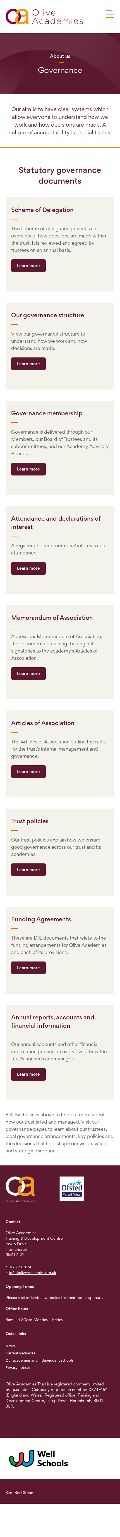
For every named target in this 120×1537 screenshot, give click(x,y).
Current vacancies (20, 1353)
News (10, 1345)
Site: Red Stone (19, 1492)
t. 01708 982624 (18, 1266)
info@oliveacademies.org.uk (32, 1272)
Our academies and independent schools (39, 1360)
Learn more (28, 265)
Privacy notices (18, 1367)
